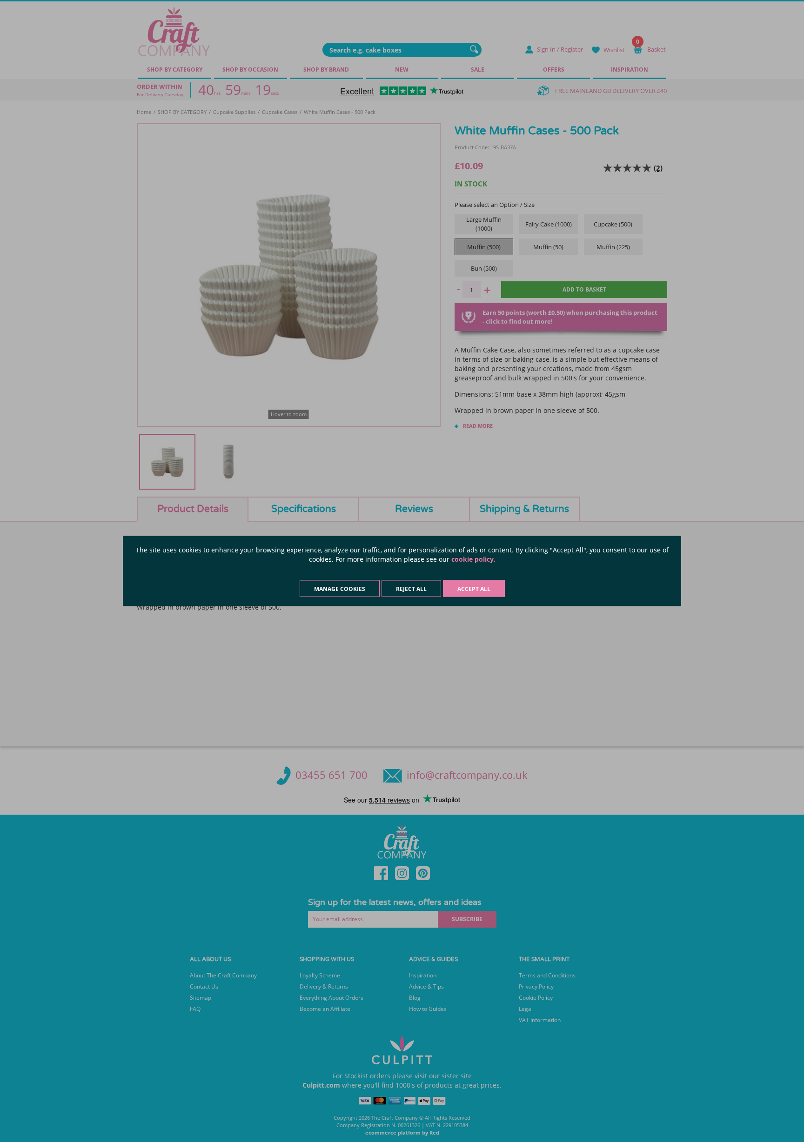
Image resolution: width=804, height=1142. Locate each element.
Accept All (473, 589)
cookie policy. (473, 559)
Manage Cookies (339, 589)
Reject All (411, 589)
